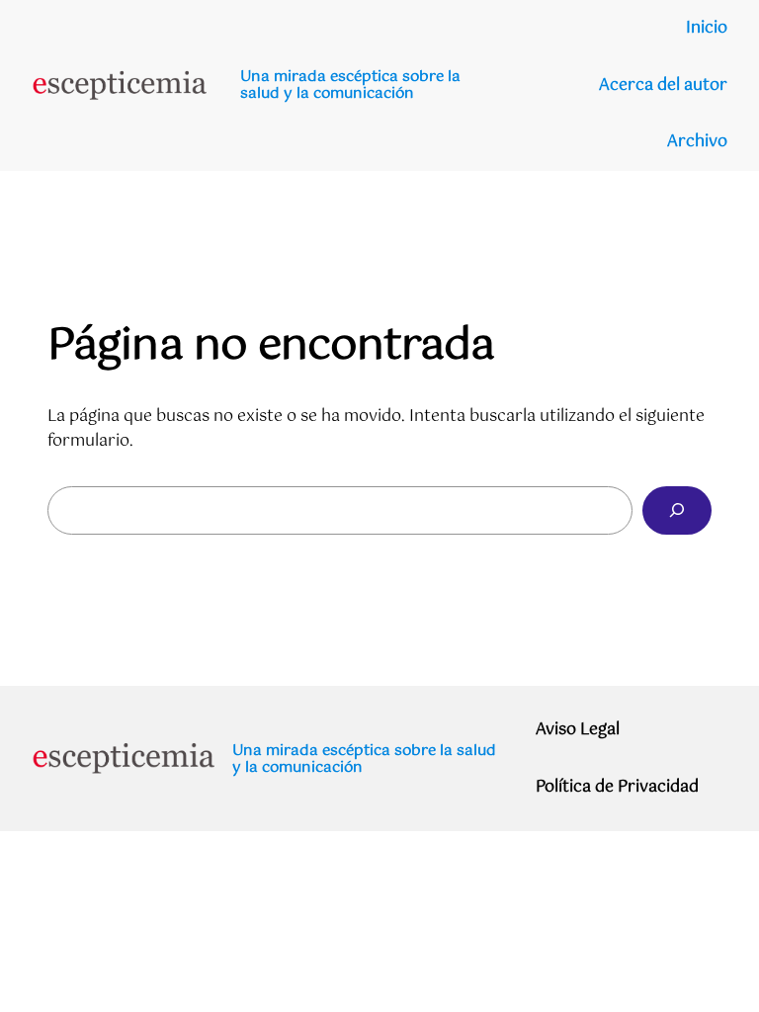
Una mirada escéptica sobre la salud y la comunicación (350, 85)
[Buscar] (677, 510)
